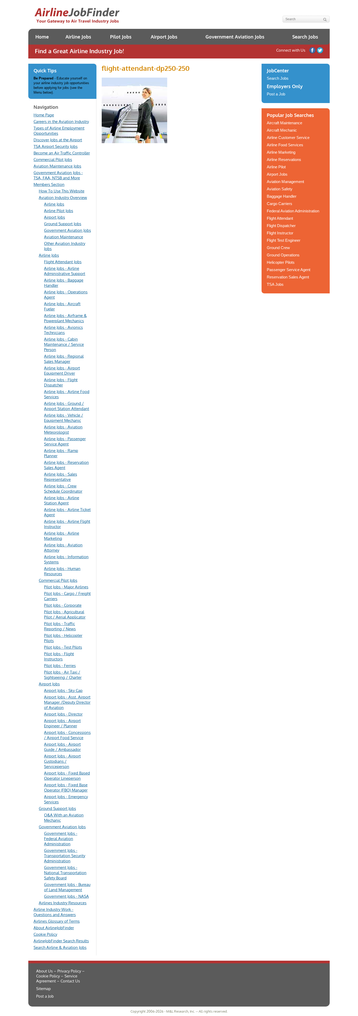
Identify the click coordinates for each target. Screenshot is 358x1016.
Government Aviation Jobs (234, 36)
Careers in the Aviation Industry (61, 121)
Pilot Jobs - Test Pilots (63, 647)
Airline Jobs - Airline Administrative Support (64, 271)
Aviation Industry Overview (63, 197)
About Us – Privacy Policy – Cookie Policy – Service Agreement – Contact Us (60, 976)
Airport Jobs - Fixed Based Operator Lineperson (67, 776)
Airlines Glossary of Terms (57, 921)
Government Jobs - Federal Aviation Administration (60, 838)
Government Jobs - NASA (66, 896)
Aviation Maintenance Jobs (57, 166)
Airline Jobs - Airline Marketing (61, 536)
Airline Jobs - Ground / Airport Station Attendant (66, 406)
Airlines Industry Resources (62, 902)
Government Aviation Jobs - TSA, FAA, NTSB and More (58, 175)
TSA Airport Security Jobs (56, 146)
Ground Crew (278, 247)
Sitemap (43, 988)
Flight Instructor (280, 233)
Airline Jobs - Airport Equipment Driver (62, 370)
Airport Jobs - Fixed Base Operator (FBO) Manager (66, 787)
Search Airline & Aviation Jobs (60, 947)
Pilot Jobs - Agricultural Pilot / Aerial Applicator (64, 614)
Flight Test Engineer (283, 240)
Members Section (49, 184)
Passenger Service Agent (288, 269)
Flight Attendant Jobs (63, 261)
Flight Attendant (280, 218)
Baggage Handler (281, 196)
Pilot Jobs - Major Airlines (66, 586)
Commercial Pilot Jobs (53, 159)
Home (42, 36)
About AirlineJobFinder (54, 927)
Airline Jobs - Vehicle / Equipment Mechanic (63, 418)
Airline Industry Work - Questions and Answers (55, 912)
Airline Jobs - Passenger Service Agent (65, 441)
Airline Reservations (284, 159)
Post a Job (276, 94)
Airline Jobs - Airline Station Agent (61, 500)
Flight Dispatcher (281, 225)
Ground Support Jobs (62, 223)
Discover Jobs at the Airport (58, 139)
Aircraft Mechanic (282, 130)
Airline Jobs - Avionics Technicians (63, 330)
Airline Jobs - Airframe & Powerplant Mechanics (65, 318)
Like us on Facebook (312, 50)
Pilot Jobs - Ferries (60, 665)
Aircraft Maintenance (284, 123)
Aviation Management (285, 181)
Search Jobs (305, 36)
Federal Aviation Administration (293, 211)
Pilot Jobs (121, 36)
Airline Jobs (78, 36)
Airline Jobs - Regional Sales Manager (64, 359)
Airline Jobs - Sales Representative (60, 477)
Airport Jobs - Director (63, 714)
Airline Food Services (285, 145)
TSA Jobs (275, 284)
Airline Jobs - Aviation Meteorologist (63, 429)
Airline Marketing (281, 152)
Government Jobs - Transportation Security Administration (64, 855)
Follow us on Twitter (320, 50)
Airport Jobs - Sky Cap (63, 690)
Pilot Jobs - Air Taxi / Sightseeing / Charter (63, 675)
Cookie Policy (45, 934)
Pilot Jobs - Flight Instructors (59, 656)
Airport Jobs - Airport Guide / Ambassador (62, 747)
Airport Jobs (164, 36)
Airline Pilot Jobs (58, 210)
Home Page (44, 114)
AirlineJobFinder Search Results (61, 940)
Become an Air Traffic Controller (62, 152)
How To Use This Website (61, 191)
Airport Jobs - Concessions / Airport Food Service (67, 735)
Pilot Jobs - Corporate (63, 605)
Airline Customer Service (288, 137)
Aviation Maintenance (63, 236)
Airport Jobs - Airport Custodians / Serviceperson (62, 761)
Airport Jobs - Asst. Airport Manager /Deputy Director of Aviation (67, 702)
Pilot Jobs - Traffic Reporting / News (60, 626)
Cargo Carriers (279, 203)
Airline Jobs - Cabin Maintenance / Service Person (64, 344)
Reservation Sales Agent (288, 277)
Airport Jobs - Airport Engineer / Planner (62, 723)
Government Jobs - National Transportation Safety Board (65, 872)
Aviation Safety (279, 189)
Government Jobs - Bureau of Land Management (67, 887)
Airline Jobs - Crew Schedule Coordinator (63, 488)
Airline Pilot (276, 167)
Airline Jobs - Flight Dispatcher (61, 382)
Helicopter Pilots (281, 262)
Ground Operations (283, 255)
